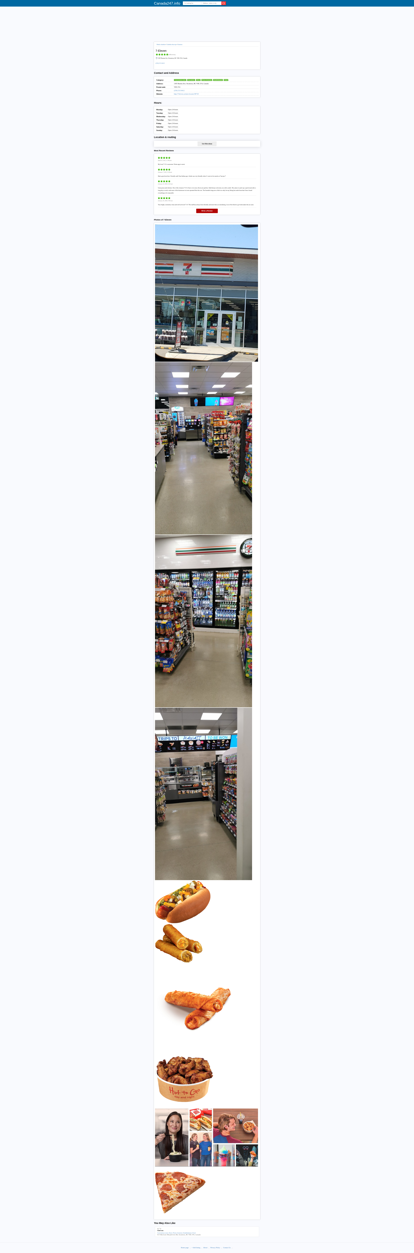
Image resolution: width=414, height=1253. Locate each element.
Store (198, 80)
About (205, 1247)
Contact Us (227, 1247)
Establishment (218, 80)
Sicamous (179, 44)
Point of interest (206, 80)
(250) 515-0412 (160, 63)
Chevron (160, 1230)
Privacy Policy (215, 1247)
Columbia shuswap (171, 44)
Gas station (191, 80)
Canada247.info (167, 3)
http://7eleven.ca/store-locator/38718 (186, 94)
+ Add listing (196, 1247)
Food (225, 80)
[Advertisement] (207, 23)
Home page (185, 1247)
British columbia (161, 44)
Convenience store (180, 80)
